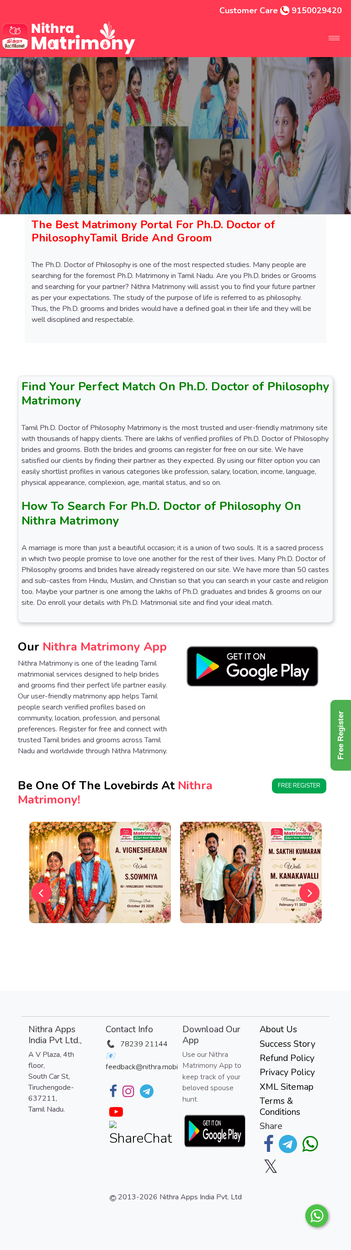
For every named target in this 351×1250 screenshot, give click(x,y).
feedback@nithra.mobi (142, 1067)
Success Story (287, 1044)
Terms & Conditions (280, 1106)
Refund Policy (287, 1058)
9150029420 (317, 10)
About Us (278, 1029)
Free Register (299, 786)
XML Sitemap (287, 1087)
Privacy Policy (287, 1072)
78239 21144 (144, 1044)
